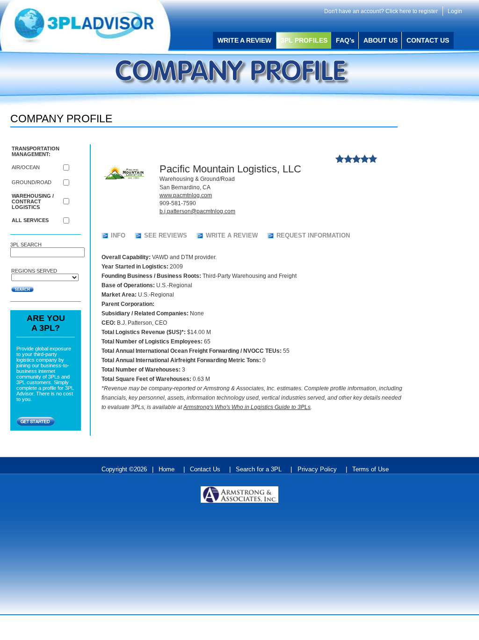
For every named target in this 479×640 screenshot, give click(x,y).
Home (166, 469)
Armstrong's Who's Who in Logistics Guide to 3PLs (247, 407)
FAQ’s (347, 40)
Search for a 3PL (259, 469)
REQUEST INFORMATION (313, 235)
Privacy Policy (317, 469)
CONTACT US (427, 40)
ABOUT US (382, 40)
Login (455, 11)
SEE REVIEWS (165, 235)
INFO (118, 235)
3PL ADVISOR (92, 26)
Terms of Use (370, 469)
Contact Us (205, 469)
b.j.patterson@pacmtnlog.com (197, 211)
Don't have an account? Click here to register (381, 11)
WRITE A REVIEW (244, 40)
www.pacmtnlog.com (186, 195)
